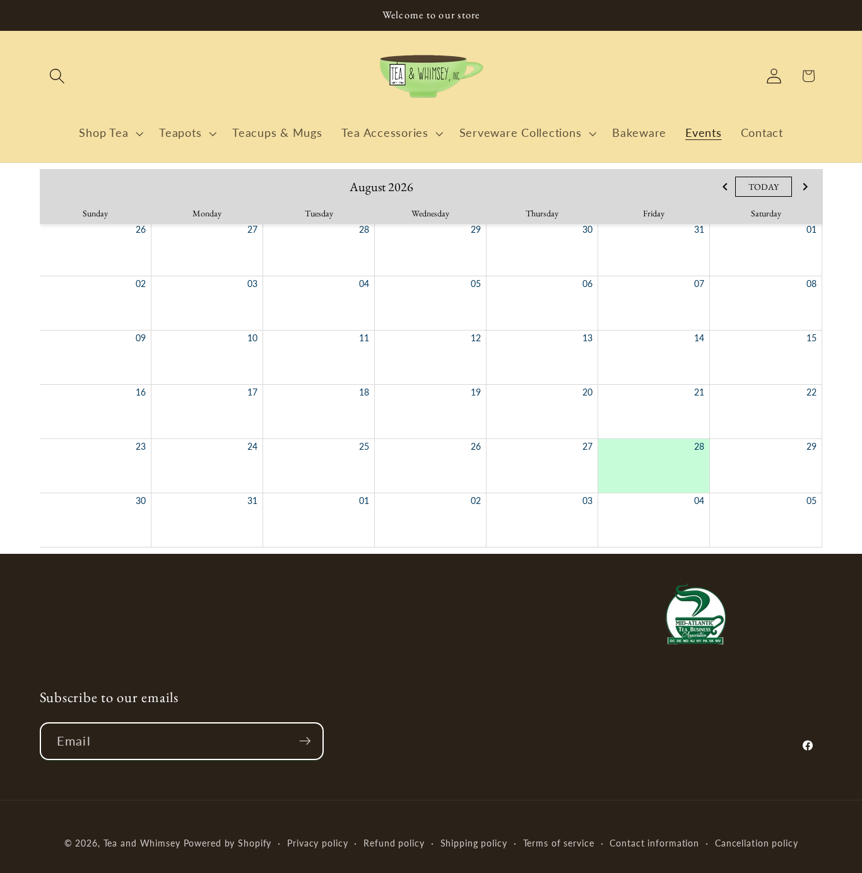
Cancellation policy (756, 843)
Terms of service (558, 843)
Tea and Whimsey (141, 843)
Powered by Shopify (228, 843)
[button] (57, 76)
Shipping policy (473, 843)
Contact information (654, 843)
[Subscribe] (305, 741)
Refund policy (393, 843)
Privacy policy (317, 843)
